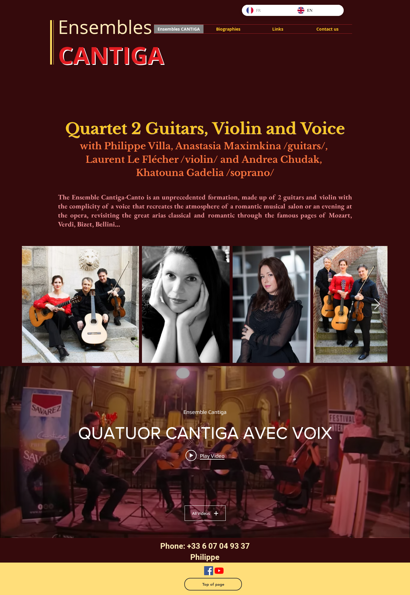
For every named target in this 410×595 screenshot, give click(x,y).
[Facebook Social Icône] (208, 570)
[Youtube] (219, 570)
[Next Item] (377, 304)
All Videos (201, 513)
